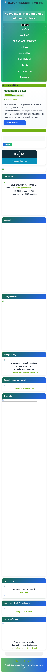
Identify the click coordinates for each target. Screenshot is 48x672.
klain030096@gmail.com (20, 188)
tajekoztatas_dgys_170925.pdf (24, 648)
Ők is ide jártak (24, 59)
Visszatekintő (25, 53)
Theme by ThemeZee (24, 661)
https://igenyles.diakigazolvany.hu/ (24, 372)
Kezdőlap (24, 29)
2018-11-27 (8, 95)
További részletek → (13, 122)
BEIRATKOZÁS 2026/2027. (24, 41)
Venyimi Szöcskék (24, 612)
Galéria (25, 65)
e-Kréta (24, 47)
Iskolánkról (24, 35)
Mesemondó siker (15, 90)
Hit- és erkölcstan (24, 71)
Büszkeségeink (18, 95)
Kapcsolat (24, 77)
